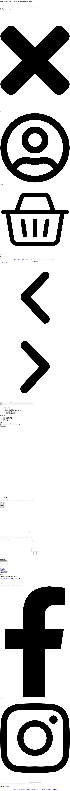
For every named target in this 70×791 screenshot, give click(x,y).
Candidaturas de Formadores (52, 789)
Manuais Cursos (21, 789)
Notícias (27, 259)
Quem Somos (39, 259)
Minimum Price (3, 424)
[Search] (0, 111)
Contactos (54, 259)
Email (1, 503)
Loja (15, 259)
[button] (35, 297)
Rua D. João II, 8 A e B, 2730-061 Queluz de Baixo (12, 578)
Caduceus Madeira (47, 259)
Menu (1, 256)
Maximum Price (13, 424)
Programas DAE (21, 259)
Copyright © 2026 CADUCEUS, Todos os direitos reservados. (11, 584)
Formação (33, 259)
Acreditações (42, 789)
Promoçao (15, 789)
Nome (1, 502)
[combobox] (5, 9)
